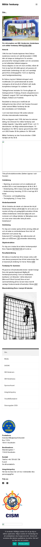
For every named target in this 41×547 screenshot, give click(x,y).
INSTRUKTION (17, 249)
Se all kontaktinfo (8, 464)
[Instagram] (7, 483)
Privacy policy (24, 544)
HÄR (23, 209)
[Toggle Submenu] (35, 352)
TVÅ (18, 239)
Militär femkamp (10, 4)
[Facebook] (3, 483)
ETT (11, 236)
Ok (15, 544)
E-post (4, 462)
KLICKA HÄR (26, 46)
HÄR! (33, 262)
